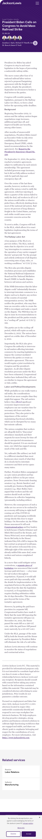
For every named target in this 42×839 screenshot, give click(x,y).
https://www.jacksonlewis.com (15, 737)
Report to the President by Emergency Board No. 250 (19, 151)
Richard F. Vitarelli (22, 42)
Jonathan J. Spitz (8, 42)
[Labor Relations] (21, 771)
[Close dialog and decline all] (39, 817)
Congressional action (13, 526)
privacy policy (28, 823)
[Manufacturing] (21, 784)
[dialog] (21, 827)
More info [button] (21, 828)
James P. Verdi (16, 45)
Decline (13, 834)
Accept (28, 834)
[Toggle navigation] (37, 3)
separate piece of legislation (18, 567)
